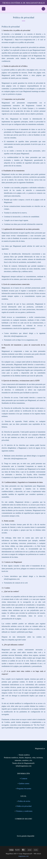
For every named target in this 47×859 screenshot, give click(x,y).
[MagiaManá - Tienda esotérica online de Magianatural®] (23, 9)
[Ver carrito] (43, 9)
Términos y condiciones (24, 811)
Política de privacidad (24, 806)
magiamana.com (23, 856)
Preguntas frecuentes (24, 788)
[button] (3, 9)
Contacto (24, 778)
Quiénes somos (24, 783)
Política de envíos (24, 801)
